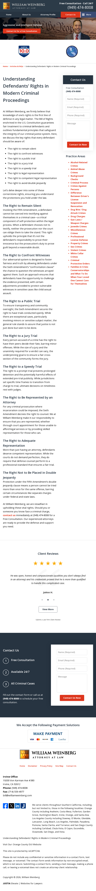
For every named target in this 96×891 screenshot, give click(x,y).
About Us (26, 14)
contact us (9, 515)
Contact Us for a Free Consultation (21, 31)
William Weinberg (31, 877)
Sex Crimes (76, 246)
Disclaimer (32, 766)
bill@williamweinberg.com (17, 795)
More (88, 14)
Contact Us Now (78, 144)
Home (8, 14)
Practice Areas (75, 156)
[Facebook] (5, 805)
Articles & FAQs (16, 66)
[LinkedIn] (17, 805)
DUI (30, 844)
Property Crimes (79, 243)
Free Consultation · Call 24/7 (76, 3)
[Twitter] (11, 805)
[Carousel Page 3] (54, 600)
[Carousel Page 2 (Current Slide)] (48, 600)
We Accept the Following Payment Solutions (48, 725)
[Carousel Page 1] (42, 600)
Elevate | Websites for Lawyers (22, 883)
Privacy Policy (46, 766)
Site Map (59, 766)
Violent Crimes (78, 250)
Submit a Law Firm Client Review (48, 620)
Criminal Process (79, 182)
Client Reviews (48, 553)
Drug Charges (78, 216)
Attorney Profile (48, 14)
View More (48, 609)
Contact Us (70, 14)
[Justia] (23, 805)
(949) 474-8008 (80, 7)
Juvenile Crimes (79, 226)
